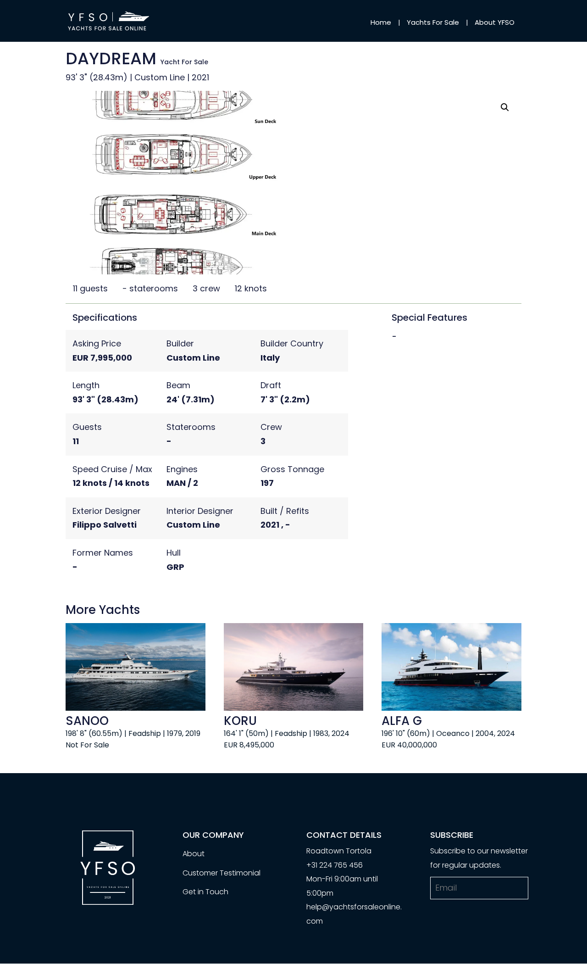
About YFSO (495, 22)
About (194, 853)
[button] (505, 107)
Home (381, 22)
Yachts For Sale (433, 22)
